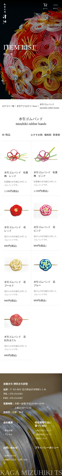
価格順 (47, 135)
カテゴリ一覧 (8, 106)
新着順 (56, 135)
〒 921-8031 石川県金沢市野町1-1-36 (28, 389)
